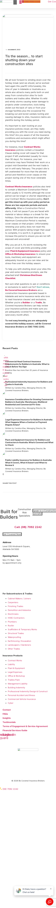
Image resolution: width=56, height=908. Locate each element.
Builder (26, 302)
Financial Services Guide (15, 730)
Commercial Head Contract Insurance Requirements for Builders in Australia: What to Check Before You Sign (27, 364)
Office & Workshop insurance (20, 254)
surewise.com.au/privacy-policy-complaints (27, 775)
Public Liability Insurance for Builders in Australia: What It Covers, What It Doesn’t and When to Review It (28, 462)
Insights (7, 718)
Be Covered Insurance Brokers (21, 290)
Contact (7, 709)
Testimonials (9, 722)
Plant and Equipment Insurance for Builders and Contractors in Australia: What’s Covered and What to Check (29, 442)
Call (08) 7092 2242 (28, 527)
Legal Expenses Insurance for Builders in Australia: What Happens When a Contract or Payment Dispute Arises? (29, 422)
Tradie (38, 302)
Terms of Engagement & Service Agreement (25, 726)
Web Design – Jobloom (28, 784)
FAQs (5, 714)
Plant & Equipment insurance (25, 251)
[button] (28, 486)
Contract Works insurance (18, 186)
